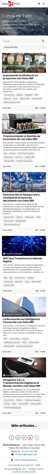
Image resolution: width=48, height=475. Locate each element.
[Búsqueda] (43, 41)
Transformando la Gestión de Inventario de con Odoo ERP (21, 138)
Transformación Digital (12, 408)
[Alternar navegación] (43, 3)
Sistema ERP (24, 99)
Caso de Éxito (9, 95)
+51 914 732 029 (29, 451)
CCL (5, 339)
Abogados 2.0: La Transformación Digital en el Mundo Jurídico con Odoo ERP (21, 382)
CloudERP (28, 95)
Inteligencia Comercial (12, 342)
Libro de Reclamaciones (25, 460)
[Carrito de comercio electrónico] (38, 3)
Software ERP (37, 99)
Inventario (18, 157)
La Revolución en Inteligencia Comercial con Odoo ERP (21, 321)
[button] (24, 47)
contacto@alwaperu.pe (26, 454)
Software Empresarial (12, 102)
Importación (8, 157)
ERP (36, 95)
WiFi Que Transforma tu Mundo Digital (22, 260)
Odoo (15, 99)
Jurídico (7, 404)
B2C (5, 153)
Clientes (19, 95)
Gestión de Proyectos (26, 153)
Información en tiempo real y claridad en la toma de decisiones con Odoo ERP (21, 197)
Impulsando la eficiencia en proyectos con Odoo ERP (20, 77)
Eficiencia (7, 99)
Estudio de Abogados (33, 400)
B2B (5, 278)
